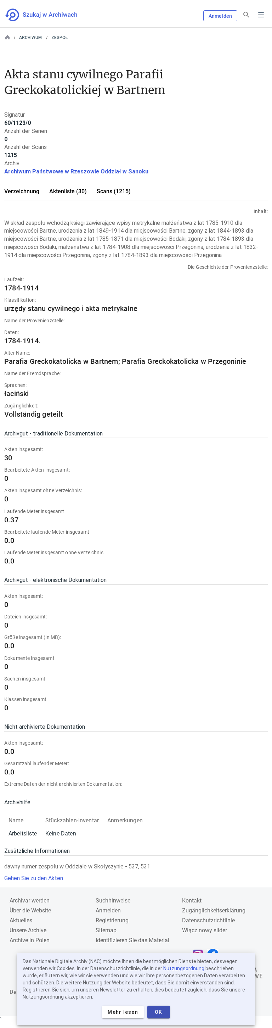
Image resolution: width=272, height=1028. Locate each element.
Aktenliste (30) (68, 191)
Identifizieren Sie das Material (132, 940)
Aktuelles (21, 920)
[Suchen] (246, 15)
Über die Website (30, 910)
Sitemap (106, 930)
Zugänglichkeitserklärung (213, 910)
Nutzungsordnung (183, 968)
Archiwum (30, 37)
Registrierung (112, 920)
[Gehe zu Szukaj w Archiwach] (47, 14)
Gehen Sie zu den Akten (33, 878)
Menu (261, 15)
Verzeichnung (21, 191)
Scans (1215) (114, 191)
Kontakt (192, 900)
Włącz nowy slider (204, 930)
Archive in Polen (30, 940)
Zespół (59, 37)
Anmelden (220, 16)
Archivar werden (30, 900)
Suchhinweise (113, 900)
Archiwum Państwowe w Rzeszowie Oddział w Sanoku (76, 171)
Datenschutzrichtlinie (208, 920)
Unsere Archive (28, 930)
